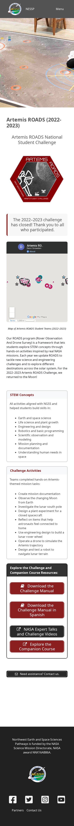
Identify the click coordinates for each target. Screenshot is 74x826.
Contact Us (34, 810)
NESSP (30, 9)
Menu (60, 9)
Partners (18, 810)
